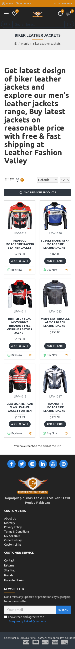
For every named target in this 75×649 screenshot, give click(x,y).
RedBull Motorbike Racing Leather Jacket (20, 244)
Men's (25, 43)
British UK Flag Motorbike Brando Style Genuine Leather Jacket (19, 325)
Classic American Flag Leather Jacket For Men (19, 407)
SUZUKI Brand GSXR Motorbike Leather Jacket (55, 244)
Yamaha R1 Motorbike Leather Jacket (55, 407)
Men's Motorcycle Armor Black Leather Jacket (55, 322)
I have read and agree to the (27, 619)
